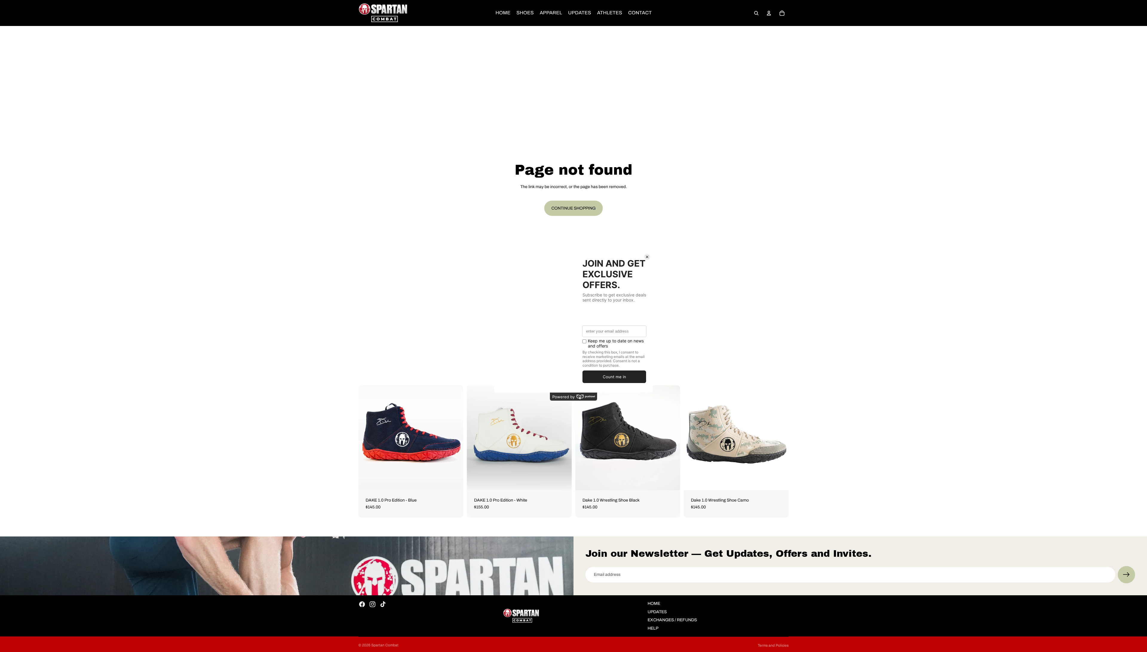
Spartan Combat (384, 645)
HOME (654, 603)
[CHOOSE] (454, 481)
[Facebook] (362, 604)
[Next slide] (454, 437)
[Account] (768, 13)
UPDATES (657, 612)
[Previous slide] (367, 437)
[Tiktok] (383, 604)
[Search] (756, 13)
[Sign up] (1126, 574)
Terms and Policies (773, 645)
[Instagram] (372, 604)
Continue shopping (573, 208)
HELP (653, 628)
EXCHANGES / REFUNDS (672, 620)
